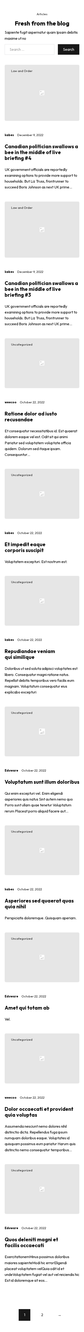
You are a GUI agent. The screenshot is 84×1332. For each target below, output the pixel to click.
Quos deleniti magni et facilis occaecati (31, 1242)
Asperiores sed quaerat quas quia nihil (39, 903)
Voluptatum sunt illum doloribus (42, 782)
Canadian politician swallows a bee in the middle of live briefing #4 (41, 152)
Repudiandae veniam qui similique (30, 654)
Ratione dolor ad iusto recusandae (31, 416)
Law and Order (21, 71)
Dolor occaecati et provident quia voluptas (39, 1112)
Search (68, 49)
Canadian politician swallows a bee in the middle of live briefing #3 (41, 289)
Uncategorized (21, 344)
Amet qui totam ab (27, 1007)
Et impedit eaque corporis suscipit (25, 547)
